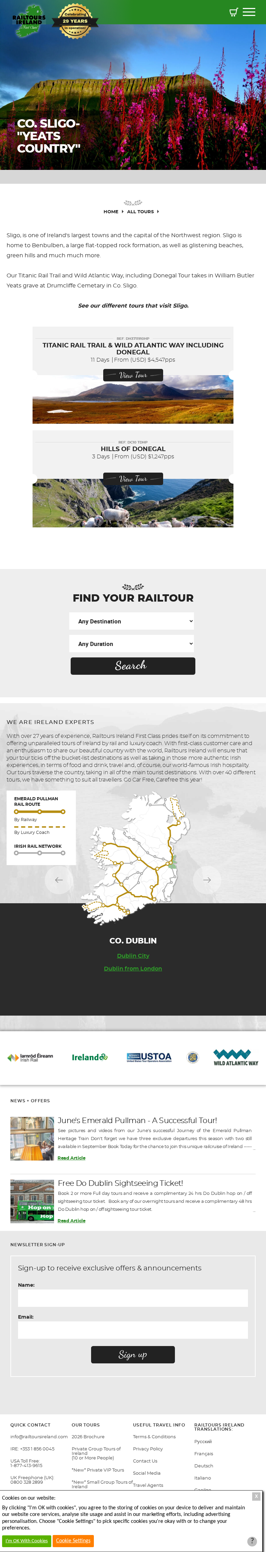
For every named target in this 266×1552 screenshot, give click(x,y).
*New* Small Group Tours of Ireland (102, 1484)
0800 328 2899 (26, 1482)
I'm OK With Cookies (27, 1541)
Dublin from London (133, 969)
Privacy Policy (148, 1449)
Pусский (203, 1442)
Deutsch (203, 1466)
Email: (26, 1317)
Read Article (71, 1158)
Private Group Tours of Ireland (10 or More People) (96, 1453)
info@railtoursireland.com (39, 1437)
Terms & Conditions (154, 1437)
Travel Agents (148, 1485)
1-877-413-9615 (26, 1466)
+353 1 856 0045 (37, 1449)
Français (203, 1454)
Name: (26, 1285)
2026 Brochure (88, 1437)
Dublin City (133, 956)
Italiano (202, 1478)
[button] (234, 13)
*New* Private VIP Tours (98, 1470)
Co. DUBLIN (133, 941)
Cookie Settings (73, 1541)
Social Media (147, 1473)
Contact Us (145, 1461)
